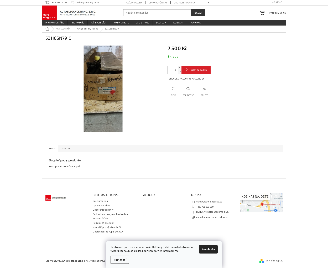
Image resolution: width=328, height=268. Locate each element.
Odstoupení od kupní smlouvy (108, 232)
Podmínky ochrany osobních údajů (110, 214)
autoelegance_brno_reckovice (212, 217)
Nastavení (119, 260)
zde (176, 251)
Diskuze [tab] (66, 148)
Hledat (198, 12)
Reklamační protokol (103, 223)
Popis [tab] (52, 148)
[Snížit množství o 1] (179, 72)
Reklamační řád (100, 218)
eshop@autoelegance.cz (209, 202)
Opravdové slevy (158, 2)
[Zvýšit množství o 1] (179, 68)
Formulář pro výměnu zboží (107, 227)
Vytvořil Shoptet (274, 261)
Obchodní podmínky (184, 2)
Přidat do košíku (198, 69)
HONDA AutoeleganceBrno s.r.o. (212, 212)
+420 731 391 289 (205, 207)
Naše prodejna (134, 2)
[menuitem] (54, 23)
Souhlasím (208, 249)
